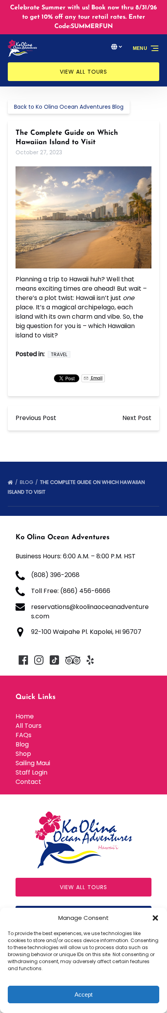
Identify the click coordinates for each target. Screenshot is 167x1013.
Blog (27, 482)
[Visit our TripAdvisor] (72, 660)
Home (25, 716)
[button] (155, 918)
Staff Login (31, 772)
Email (96, 378)
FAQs (23, 735)
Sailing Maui (33, 763)
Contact (28, 781)
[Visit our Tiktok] (54, 660)
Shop (23, 753)
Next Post (136, 417)
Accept (83, 994)
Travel (59, 354)
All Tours (29, 725)
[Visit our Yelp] (90, 660)
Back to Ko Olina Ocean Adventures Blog (69, 107)
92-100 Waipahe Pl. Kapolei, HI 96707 (86, 631)
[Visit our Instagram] (38, 660)
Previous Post (36, 417)
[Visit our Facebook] (23, 660)
